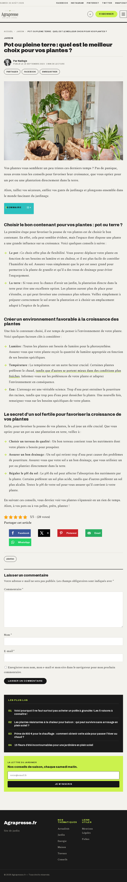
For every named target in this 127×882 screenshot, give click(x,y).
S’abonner (106, 14)
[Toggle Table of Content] (26, 207)
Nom (8, 635)
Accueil (8, 31)
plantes (10, 559)
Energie (62, 841)
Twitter (107, 3)
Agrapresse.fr (20, 822)
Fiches (85, 839)
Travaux (62, 853)
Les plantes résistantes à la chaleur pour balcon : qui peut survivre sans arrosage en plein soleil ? (66, 724)
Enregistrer (49, 72)
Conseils (62, 859)
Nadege (22, 61)
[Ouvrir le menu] (123, 14)
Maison (62, 847)
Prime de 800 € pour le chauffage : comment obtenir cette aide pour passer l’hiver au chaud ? (65, 735)
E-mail (9, 651)
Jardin (20, 31)
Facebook (62, 3)
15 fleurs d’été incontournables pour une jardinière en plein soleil (53, 745)
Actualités (63, 829)
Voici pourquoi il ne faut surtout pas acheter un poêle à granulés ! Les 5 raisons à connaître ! (63, 712)
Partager (12, 72)
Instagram (77, 3)
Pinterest (93, 3)
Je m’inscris (63, 784)
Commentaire (13, 589)
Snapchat (121, 3)
